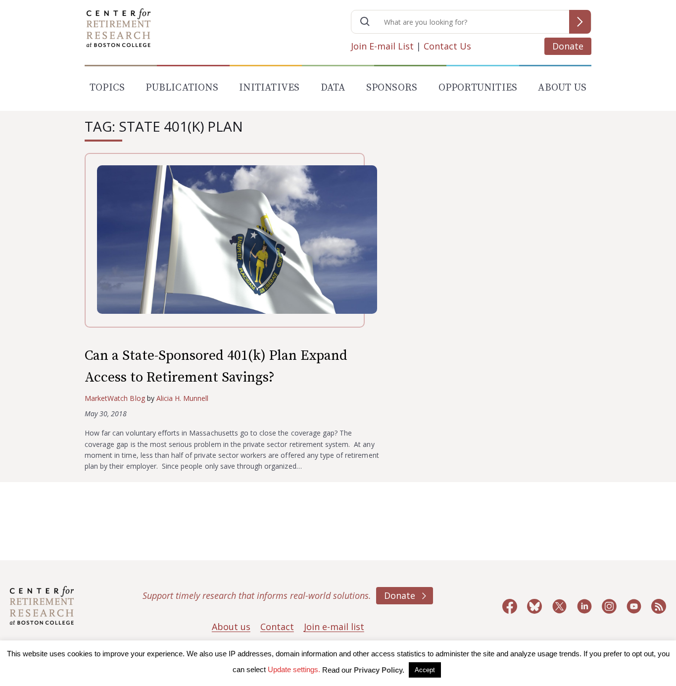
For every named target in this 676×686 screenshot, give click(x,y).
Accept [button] (425, 670)
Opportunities (478, 88)
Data (333, 88)
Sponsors (392, 88)
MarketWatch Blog (115, 398)
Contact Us (447, 46)
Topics (107, 88)
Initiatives (269, 88)
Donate (567, 46)
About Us (562, 88)
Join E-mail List (382, 46)
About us (231, 627)
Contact (277, 627)
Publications (181, 88)
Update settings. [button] (294, 669)
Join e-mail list (334, 627)
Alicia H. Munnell (182, 398)
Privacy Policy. (379, 670)
